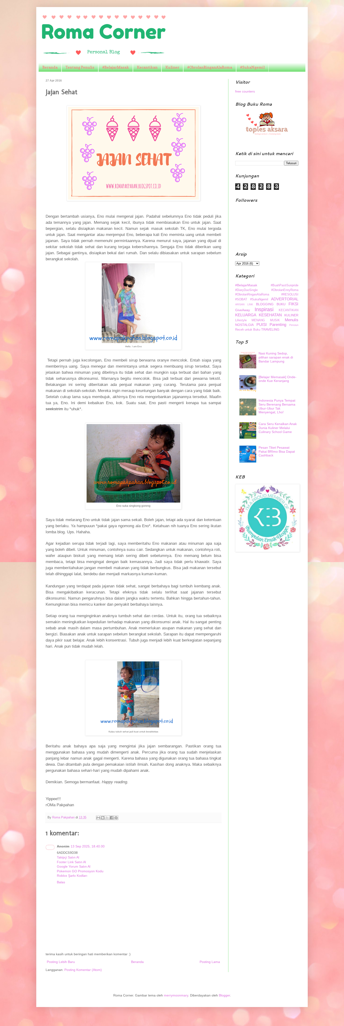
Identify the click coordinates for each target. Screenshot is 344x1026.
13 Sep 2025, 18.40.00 (88, 846)
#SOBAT (241, 299)
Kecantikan (147, 67)
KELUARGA (245, 315)
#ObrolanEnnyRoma (284, 290)
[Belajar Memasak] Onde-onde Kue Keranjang (277, 379)
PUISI (261, 324)
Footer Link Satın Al (71, 862)
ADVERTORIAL (284, 299)
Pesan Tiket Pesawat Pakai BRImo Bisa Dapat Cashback (277, 451)
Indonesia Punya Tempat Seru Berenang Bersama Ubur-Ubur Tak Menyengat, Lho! (277, 406)
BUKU (281, 304)
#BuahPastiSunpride (284, 285)
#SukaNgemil (252, 67)
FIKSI (293, 304)
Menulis (291, 320)
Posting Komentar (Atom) (83, 970)
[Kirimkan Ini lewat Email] (98, 817)
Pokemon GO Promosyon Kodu (80, 871)
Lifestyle (241, 320)
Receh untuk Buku (247, 329)
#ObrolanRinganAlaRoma (209, 67)
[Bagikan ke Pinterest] (116, 817)
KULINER (291, 315)
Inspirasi (264, 309)
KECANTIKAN (288, 310)
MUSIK (275, 320)
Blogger (224, 995)
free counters (245, 91)
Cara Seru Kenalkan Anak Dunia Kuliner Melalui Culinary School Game (278, 428)
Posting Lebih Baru (61, 962)
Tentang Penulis (80, 67)
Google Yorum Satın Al (73, 866)
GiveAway (242, 310)
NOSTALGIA (244, 325)
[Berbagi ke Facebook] (111, 817)
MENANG (258, 320)
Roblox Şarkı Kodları (72, 875)
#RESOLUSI (289, 294)
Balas (61, 882)
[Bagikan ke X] (107, 817)
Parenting (278, 324)
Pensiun (293, 325)
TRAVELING (270, 329)
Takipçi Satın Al (68, 857)
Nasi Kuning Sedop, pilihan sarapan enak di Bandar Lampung (276, 357)
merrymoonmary (176, 995)
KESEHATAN (270, 315)
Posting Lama (210, 962)
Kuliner (172, 67)
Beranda (50, 67)
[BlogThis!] (102, 817)
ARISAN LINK (244, 304)
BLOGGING (265, 304)
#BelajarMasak (115, 67)
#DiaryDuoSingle (246, 290)
